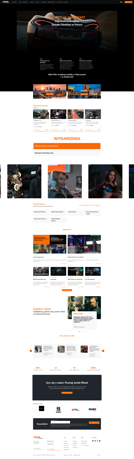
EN (123, 2)
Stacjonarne (75, 441)
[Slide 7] (90, 331)
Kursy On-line (75, 447)
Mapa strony (66, 455)
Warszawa (25, 2)
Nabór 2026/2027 (51, 2)
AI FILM (20, 2)
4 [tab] (64, 415)
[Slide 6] (88, 331)
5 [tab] (66, 415)
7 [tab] (69, 415)
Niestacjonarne (75, 443)
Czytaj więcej (63, 263)
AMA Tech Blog (59, 2)
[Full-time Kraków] (41, 114)
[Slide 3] (83, 331)
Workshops (75, 445)
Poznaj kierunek (37, 129)
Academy (14, 2)
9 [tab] (72, 415)
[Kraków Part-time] (58, 114)
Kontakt (66, 2)
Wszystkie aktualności (67, 290)
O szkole (65, 441)
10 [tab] (74, 415)
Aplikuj (47, 129)
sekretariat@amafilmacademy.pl (39, 449)
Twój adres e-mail (54, 420)
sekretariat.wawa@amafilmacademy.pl (53, 450)
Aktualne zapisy (84, 443)
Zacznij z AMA (128, 2)
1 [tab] (59, 415)
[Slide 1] (79, 331)
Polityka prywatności (76, 455)
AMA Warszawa (66, 449)
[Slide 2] (81, 331)
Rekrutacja (44, 2)
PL (121, 2)
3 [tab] (63, 415)
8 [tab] (70, 415)
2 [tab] (61, 415)
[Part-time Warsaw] (76, 114)
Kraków (32, 2)
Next (103, 351)
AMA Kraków (66, 447)
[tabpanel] (41, 410)
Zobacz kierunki (50, 94)
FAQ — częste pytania (85, 445)
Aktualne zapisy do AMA (67, 392)
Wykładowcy (66, 443)
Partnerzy (70, 455)
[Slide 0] (77, 331)
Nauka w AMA (66, 445)
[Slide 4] (85, 331)
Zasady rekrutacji (84, 441)
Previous (31, 351)
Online (37, 2)
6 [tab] (67, 415)
